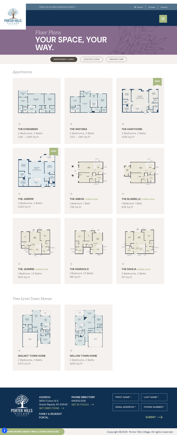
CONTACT (146, 15)
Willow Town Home (83, 355)
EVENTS (130, 15)
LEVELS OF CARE (110, 15)
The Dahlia (136, 269)
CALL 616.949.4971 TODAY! (55, 20)
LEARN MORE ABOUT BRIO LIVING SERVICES (32, 431)
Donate (151, 7)
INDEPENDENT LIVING (83, 15)
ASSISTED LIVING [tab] (92, 59)
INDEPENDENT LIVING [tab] (64, 59)
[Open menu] (163, 19)
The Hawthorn (132, 129)
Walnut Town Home (32, 355)
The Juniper (26, 199)
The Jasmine (33, 269)
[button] (4, 430)
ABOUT (43, 15)
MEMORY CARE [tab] (116, 59)
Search (140, 7)
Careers (164, 7)
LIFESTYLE (59, 15)
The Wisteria (78, 129)
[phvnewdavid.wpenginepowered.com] (21, 405)
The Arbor (84, 199)
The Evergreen (28, 129)
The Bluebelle (138, 199)
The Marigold (79, 269)
